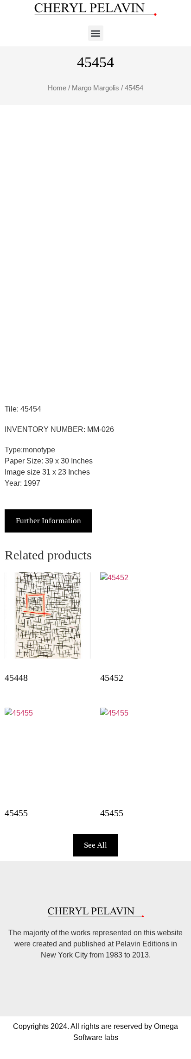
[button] (95, 33)
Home (57, 88)
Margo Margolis (95, 88)
